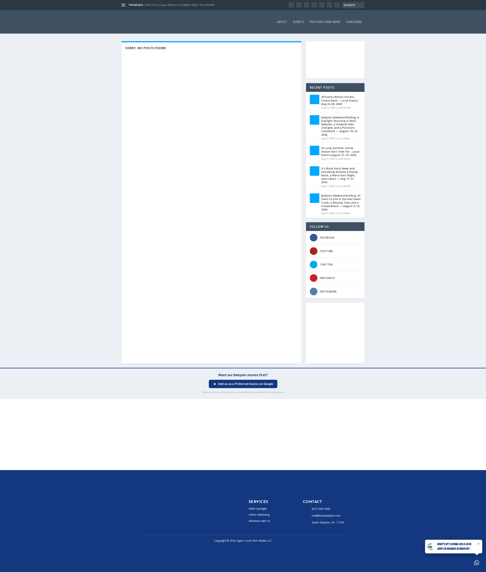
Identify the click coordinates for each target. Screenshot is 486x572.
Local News (344, 138)
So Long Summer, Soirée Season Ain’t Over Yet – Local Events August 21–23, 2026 (340, 151)
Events (298, 22)
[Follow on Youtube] (172, 518)
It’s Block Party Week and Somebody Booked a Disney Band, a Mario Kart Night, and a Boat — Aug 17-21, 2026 (339, 175)
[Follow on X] (150, 518)
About (282, 22)
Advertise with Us (259, 521)
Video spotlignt (258, 508)
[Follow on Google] (188, 518)
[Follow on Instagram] (157, 518)
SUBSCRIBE (354, 22)
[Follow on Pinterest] (180, 518)
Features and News (325, 22)
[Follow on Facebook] (142, 518)
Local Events (344, 107)
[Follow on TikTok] (165, 518)
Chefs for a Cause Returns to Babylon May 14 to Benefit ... (181, 5)
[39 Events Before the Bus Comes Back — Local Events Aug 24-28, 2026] (314, 99)
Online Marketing (259, 514)
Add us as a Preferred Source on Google (245, 384)
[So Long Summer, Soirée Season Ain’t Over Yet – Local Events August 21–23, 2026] (314, 150)
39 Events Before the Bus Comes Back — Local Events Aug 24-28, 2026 (339, 100)
